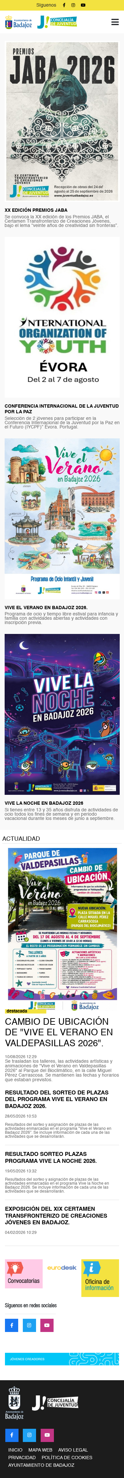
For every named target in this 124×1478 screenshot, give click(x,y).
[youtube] (47, 1435)
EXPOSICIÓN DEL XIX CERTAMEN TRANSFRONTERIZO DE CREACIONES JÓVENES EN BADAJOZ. (56, 1216)
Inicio (15, 1450)
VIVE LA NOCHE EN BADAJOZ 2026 (44, 803)
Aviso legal (73, 1450)
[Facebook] (12, 1435)
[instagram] (29, 1435)
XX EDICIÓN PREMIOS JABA (36, 210)
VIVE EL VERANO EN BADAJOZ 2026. (46, 608)
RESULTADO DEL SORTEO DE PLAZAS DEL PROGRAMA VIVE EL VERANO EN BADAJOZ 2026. (56, 1099)
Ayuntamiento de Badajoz (41, 1465)
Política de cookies (67, 1458)
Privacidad (22, 1458)
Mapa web (40, 1450)
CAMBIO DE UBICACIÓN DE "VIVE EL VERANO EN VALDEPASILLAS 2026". (59, 1033)
